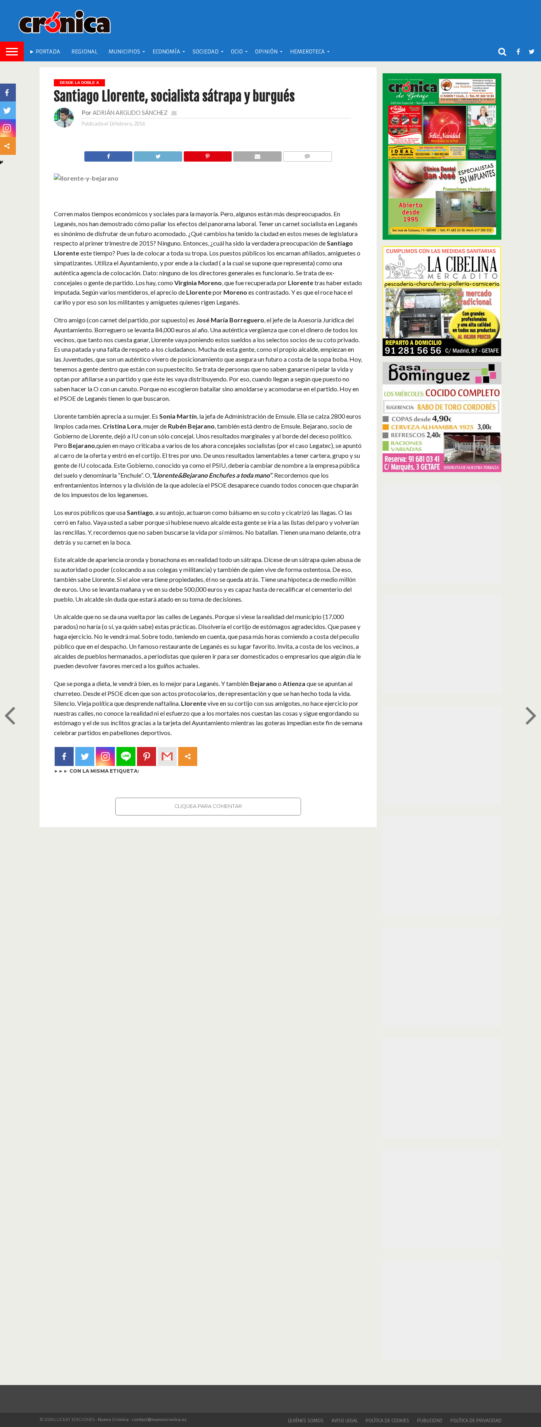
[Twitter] (84, 756)
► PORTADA (44, 51)
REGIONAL (84, 51)
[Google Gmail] (167, 756)
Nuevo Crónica (113, 1419)
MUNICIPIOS (124, 51)
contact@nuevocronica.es (159, 1419)
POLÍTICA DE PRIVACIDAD (475, 1420)
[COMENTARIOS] (307, 154)
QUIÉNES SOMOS (306, 1420)
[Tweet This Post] (157, 154)
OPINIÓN (266, 51)
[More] (187, 756)
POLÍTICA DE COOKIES (387, 1420)
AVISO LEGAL (344, 1420)
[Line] (125, 756)
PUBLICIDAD (429, 1420)
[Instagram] (105, 756)
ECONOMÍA (166, 51)
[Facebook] (64, 756)
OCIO (237, 51)
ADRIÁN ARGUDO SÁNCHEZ (130, 112)
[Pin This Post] (207, 154)
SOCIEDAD (205, 51)
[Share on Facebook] (108, 154)
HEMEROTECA (307, 51)
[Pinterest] (146, 756)
